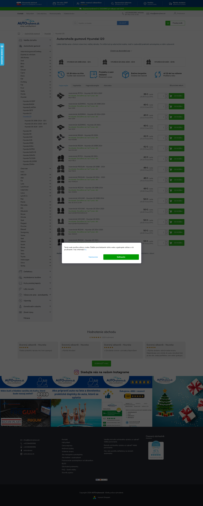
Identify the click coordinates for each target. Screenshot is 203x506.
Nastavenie (93, 257)
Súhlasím (121, 257)
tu (85, 249)
